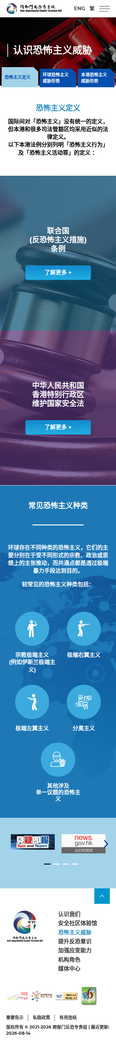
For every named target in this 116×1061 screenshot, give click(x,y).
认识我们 (69, 914)
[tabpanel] (32, 842)
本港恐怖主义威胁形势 (94, 78)
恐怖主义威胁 (75, 932)
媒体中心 (69, 968)
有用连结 (68, 1017)
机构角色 (69, 959)
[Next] (106, 844)
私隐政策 (41, 1017)
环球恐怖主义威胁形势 (56, 78)
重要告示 (15, 1017)
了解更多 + (58, 272)
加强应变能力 (75, 950)
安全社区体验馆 (77, 923)
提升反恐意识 (75, 941)
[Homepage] (34, 8)
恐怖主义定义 (18, 77)
